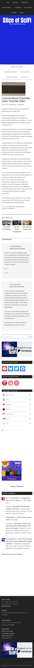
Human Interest (11, 206)
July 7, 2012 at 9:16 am (17, 287)
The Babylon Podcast (8, 633)
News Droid (13, 104)
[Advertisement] (17, 44)
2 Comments (21, 104)
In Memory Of (11, 208)
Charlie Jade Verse (7, 636)
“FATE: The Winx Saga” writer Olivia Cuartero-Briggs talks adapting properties (19, 541)
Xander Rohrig (10, 517)
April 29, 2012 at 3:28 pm (17, 248)
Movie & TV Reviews (17, 486)
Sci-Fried (11, 625)
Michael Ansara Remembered (17, 229)
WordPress (25, 665)
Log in (30, 665)
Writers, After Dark (7, 631)
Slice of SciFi (17, 21)
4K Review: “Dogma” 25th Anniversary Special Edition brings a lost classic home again (18, 526)
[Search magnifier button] (30, 336)
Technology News (20, 206)
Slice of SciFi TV (7, 638)
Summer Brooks (11, 539)
